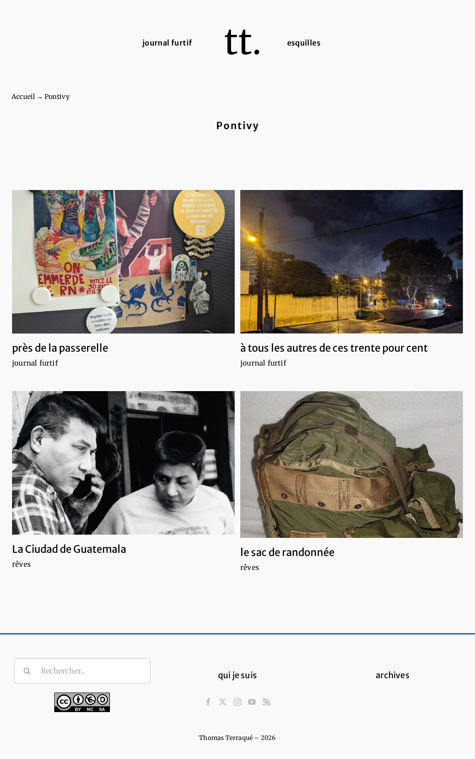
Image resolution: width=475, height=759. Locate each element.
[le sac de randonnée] (351, 464)
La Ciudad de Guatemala (69, 549)
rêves (21, 564)
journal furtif (35, 363)
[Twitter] (222, 702)
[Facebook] (208, 702)
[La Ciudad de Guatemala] (123, 463)
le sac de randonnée (287, 552)
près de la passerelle (60, 347)
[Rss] (266, 702)
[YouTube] (252, 702)
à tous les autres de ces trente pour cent (334, 347)
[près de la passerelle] (123, 262)
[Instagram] (237, 702)
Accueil (23, 96)
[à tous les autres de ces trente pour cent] (351, 262)
